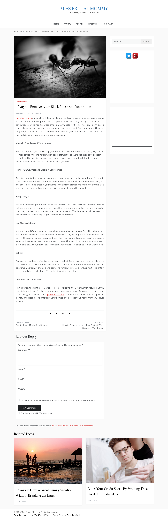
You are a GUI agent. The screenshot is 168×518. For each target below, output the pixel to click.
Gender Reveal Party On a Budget (31, 325)
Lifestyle (92, 24)
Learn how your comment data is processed (72, 426)
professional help (55, 294)
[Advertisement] (132, 80)
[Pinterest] (135, 56)
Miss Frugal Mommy (84, 9)
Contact (108, 24)
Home (56, 24)
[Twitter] (129, 56)
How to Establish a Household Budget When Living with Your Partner (83, 326)
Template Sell (73, 515)
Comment (23, 350)
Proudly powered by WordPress (29, 515)
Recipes (80, 24)
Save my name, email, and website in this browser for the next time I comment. (58, 400)
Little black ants (24, 118)
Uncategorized (22, 102)
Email (21, 379)
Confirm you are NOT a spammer (36, 413)
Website (21, 389)
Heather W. (38, 113)
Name (21, 369)
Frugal (67, 24)
